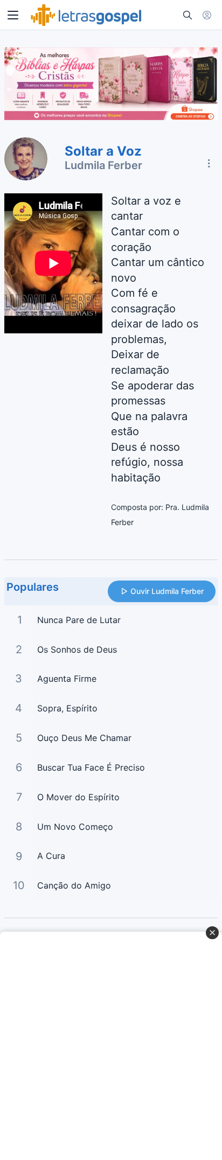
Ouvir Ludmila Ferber (167, 591)
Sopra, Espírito (67, 708)
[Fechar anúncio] (212, 932)
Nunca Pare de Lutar (79, 619)
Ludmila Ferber (103, 165)
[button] (13, 15)
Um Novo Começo (75, 826)
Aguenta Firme (66, 678)
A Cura (51, 855)
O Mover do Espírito (78, 797)
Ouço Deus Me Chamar (84, 737)
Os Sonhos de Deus (77, 649)
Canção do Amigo (74, 885)
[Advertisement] (111, 1046)
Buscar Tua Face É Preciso (91, 767)
